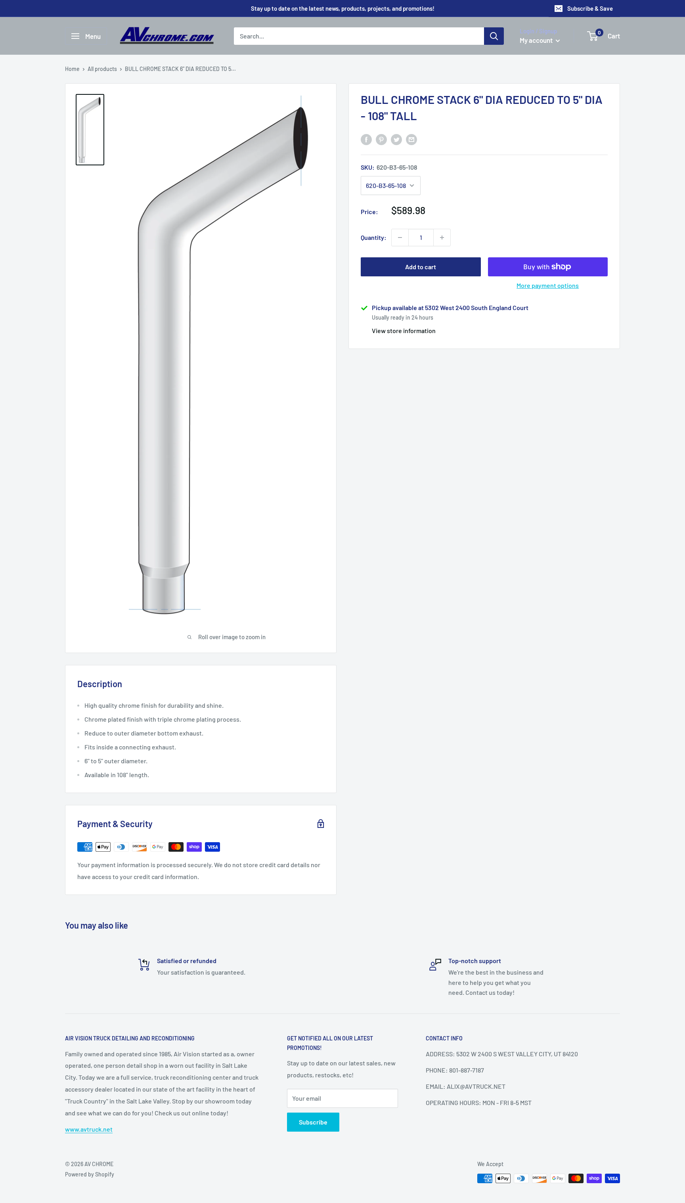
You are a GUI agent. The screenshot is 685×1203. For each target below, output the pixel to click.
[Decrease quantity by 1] (400, 237)
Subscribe (313, 1122)
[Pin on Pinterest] (381, 139)
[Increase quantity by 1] (442, 237)
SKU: (389, 167)
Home (72, 68)
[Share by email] (411, 139)
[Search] (494, 36)
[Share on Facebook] (366, 139)
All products (102, 68)
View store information (404, 330)
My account (537, 40)
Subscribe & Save (590, 8)
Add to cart (420, 266)
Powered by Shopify (89, 1174)
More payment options (548, 285)
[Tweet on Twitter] (396, 139)
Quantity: (374, 237)
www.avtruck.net (89, 1129)
